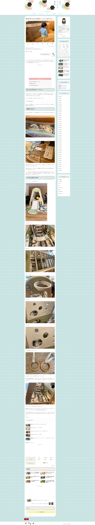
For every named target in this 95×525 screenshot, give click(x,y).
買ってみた (33, 442)
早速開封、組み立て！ (33, 83)
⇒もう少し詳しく (60, 34)
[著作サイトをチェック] (44, 463)
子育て (27, 442)
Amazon (30, 442)
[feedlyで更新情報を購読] (45, 463)
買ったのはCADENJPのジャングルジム (36, 81)
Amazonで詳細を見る (30, 101)
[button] (52, 44)
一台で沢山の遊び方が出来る (34, 85)
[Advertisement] (40, 71)
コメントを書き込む (40, 511)
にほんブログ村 (64, 85)
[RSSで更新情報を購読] (47, 463)
